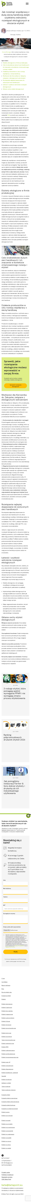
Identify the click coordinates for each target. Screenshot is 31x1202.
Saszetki (4, 1076)
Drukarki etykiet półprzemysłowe (10, 1101)
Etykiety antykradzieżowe (8, 1054)
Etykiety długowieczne (7, 1069)
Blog (3, 989)
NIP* (4, 905)
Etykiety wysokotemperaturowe (10, 1057)
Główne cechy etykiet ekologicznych (13, 89)
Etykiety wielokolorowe (8, 1043)
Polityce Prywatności (19, 945)
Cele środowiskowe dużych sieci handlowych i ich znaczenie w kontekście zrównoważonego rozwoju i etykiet (16, 67)
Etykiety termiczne (6, 1025)
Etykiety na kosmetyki (7, 1131)
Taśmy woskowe (6, 1086)
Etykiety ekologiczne (7, 1004)
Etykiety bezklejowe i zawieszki (10, 1072)
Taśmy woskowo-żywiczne (9, 1090)
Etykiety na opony (6, 1141)
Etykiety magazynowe (7, 1014)
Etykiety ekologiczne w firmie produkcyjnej (15, 63)
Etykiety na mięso (6, 1145)
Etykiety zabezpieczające (8, 1050)
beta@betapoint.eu (12, 1185)
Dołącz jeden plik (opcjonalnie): (12, 927)
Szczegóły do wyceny (9, 913)
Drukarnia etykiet (6, 995)
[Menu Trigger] (27, 3)
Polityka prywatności (7, 1175)
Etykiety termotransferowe (9, 1028)
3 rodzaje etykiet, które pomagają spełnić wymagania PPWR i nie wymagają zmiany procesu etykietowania (15, 693)
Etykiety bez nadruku (7, 1011)
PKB (8, 115)
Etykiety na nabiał (6, 1148)
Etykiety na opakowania (8, 1134)
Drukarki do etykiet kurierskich (10, 1108)
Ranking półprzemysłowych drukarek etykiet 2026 (14, 737)
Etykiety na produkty (7, 1124)
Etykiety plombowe (7, 1079)
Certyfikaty (4, 982)
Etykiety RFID (5, 1047)
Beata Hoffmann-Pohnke (14, 31)
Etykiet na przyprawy (7, 1115)
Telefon (5, 897)
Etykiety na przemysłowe (8, 1127)
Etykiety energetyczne (7, 1065)
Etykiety (18, 34)
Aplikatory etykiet (6, 1083)
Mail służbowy (7, 888)
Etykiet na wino (6, 1112)
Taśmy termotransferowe (8, 1040)
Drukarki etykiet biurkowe (8, 1105)
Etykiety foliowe (6, 1021)
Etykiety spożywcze (7, 1036)
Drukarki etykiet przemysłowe (9, 1098)
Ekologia (12, 34)
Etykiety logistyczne (7, 1007)
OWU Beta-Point (6, 1179)
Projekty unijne (6, 1172)
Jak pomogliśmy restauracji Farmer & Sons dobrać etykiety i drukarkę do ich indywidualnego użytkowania (14, 787)
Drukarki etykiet (6, 1095)
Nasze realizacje (6, 985)
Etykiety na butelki (6, 1138)
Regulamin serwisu (7, 1177)
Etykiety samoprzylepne (8, 1018)
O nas (3, 978)
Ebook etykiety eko (7, 992)
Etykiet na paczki (6, 1120)
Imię (4, 880)
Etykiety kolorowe (6, 1033)
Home (3, 52)
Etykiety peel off (6, 1062)
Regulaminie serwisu (10, 947)
